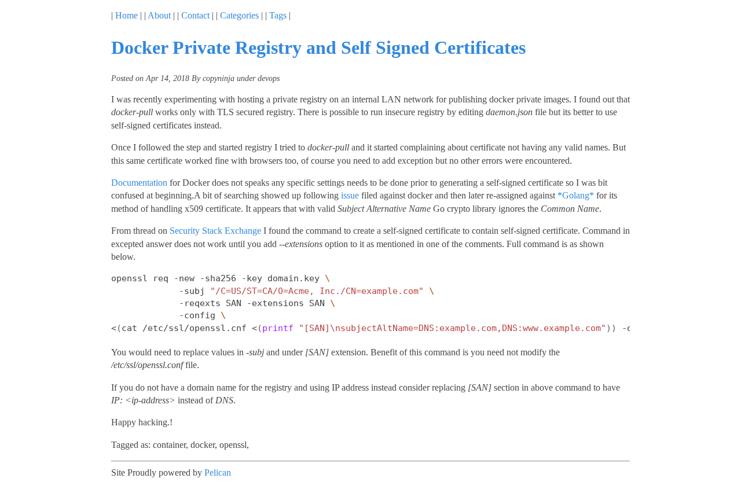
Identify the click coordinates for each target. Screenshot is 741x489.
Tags (278, 15)
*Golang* (575, 195)
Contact (195, 15)
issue (350, 195)
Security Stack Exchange (215, 231)
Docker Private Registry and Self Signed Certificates (318, 47)
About (159, 15)
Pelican (217, 472)
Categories (239, 15)
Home (126, 15)
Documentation (139, 182)
